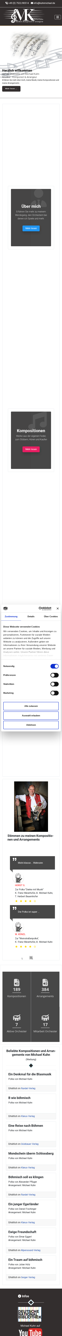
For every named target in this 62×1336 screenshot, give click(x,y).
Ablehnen (31, 725)
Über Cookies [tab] (51, 616)
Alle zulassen (31, 706)
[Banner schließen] (58, 609)
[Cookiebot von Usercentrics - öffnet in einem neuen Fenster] (39, 608)
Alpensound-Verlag (30, 1249)
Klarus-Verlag (28, 1115)
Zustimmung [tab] (11, 616)
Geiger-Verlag (28, 1277)
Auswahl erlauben (31, 715)
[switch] (54, 675)
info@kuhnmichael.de (44, 3)
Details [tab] (31, 616)
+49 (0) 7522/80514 (18, 3)
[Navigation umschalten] (58, 17)
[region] (31, 62)
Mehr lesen (31, 228)
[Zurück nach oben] (57, 1331)
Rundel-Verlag (28, 1088)
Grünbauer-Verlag (29, 1143)
